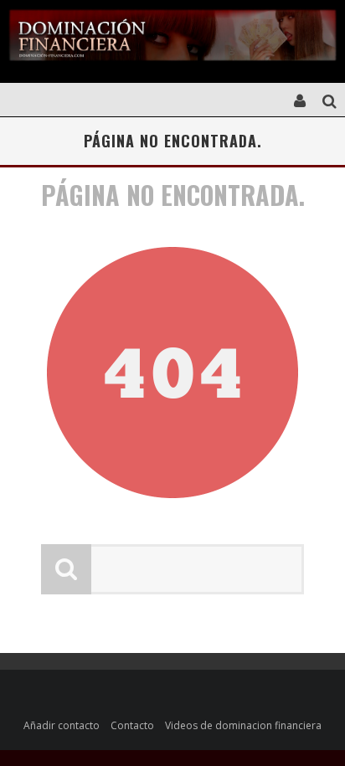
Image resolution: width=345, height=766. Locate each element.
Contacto (132, 725)
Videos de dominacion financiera (243, 725)
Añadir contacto (61, 725)
